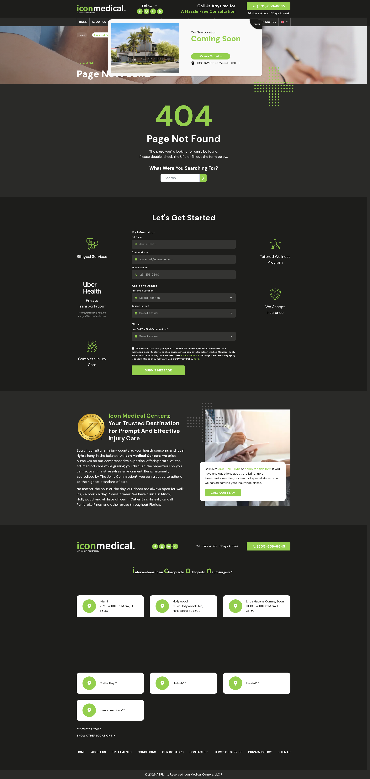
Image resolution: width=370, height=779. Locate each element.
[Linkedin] (153, 11)
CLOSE (257, 24)
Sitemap (284, 752)
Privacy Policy (260, 752)
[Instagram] (146, 11)
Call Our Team (223, 493)
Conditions (147, 752)
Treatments (122, 752)
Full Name (137, 237)
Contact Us (267, 22)
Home (83, 22)
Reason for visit (140, 306)
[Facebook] (140, 11)
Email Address (140, 252)
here (196, 358)
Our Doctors (173, 752)
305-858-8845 (190, 355)
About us (99, 22)
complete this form (258, 469)
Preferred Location (142, 290)
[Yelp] (160, 11)
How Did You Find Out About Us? (150, 329)
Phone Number (140, 267)
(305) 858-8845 (271, 6)
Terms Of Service (228, 752)
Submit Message (158, 370)
